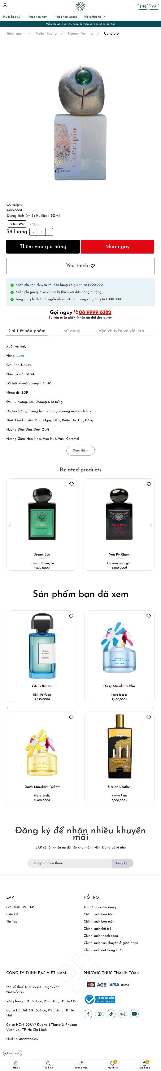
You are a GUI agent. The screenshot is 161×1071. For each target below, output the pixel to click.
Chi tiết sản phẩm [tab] (26, 331)
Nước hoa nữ (11, 16)
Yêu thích (77, 265)
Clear (36, 224)
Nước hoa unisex (66, 16)
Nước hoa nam (37, 16)
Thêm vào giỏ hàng (43, 246)
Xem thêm (80, 450)
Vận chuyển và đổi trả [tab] (121, 331)
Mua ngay (117, 246)
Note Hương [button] (92, 16)
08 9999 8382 (95, 312)
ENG (143, 6)
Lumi (20, 356)
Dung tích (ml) (20, 216)
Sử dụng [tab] (71, 331)
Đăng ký (120, 863)
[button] (10, 526)
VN (154, 6)
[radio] (17, 224)
